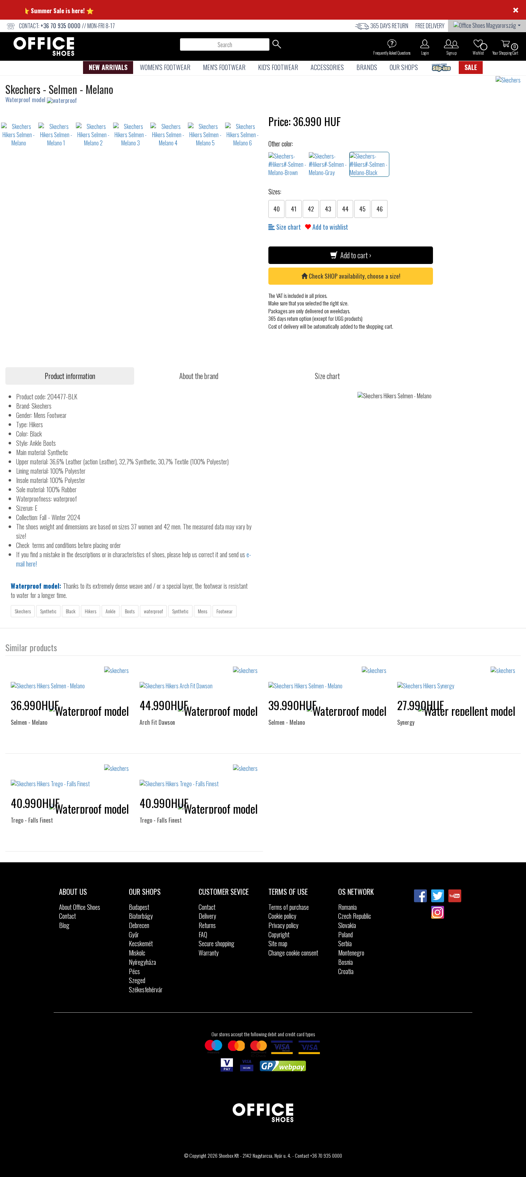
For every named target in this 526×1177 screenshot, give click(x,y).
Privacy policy (283, 925)
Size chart (288, 226)
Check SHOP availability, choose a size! (353, 275)
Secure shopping (216, 943)
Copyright (278, 934)
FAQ (203, 934)
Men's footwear (224, 67)
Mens (202, 611)
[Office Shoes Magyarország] (487, 24)
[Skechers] (511, 80)
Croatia (346, 971)
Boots (130, 611)
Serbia (345, 943)
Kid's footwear (278, 67)
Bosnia (345, 962)
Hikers (90, 611)
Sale (470, 67)
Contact (67, 916)
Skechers (23, 611)
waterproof (153, 611)
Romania (347, 907)
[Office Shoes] (44, 46)
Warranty (209, 952)
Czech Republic (354, 916)
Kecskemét (141, 943)
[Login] (424, 43)
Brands (366, 67)
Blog (64, 925)
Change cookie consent (293, 952)
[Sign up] (451, 43)
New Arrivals (108, 67)
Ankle (111, 611)
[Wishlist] (478, 43)
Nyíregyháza (142, 962)
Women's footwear (165, 67)
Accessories (327, 67)
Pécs (134, 971)
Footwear (224, 611)
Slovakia (347, 925)
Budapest (139, 907)
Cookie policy (282, 916)
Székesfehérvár (145, 989)
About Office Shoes (79, 907)
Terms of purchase (288, 907)
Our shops (404, 67)
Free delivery (429, 25)
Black (71, 611)
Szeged (137, 980)
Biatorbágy (141, 916)
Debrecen (139, 925)
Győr (134, 934)
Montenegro (351, 952)
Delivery (207, 916)
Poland (345, 934)
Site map (277, 943)
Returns (207, 925)
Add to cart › (354, 255)
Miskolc (137, 952)
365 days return (389, 25)
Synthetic (48, 611)
